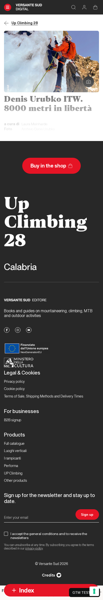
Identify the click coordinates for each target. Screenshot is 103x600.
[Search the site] (73, 7)
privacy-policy (34, 548)
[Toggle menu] (7, 7)
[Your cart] (95, 7)
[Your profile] (84, 7)
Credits (48, 575)
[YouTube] (29, 330)
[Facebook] (7, 330)
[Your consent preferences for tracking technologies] (94, 591)
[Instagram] (17, 330)
